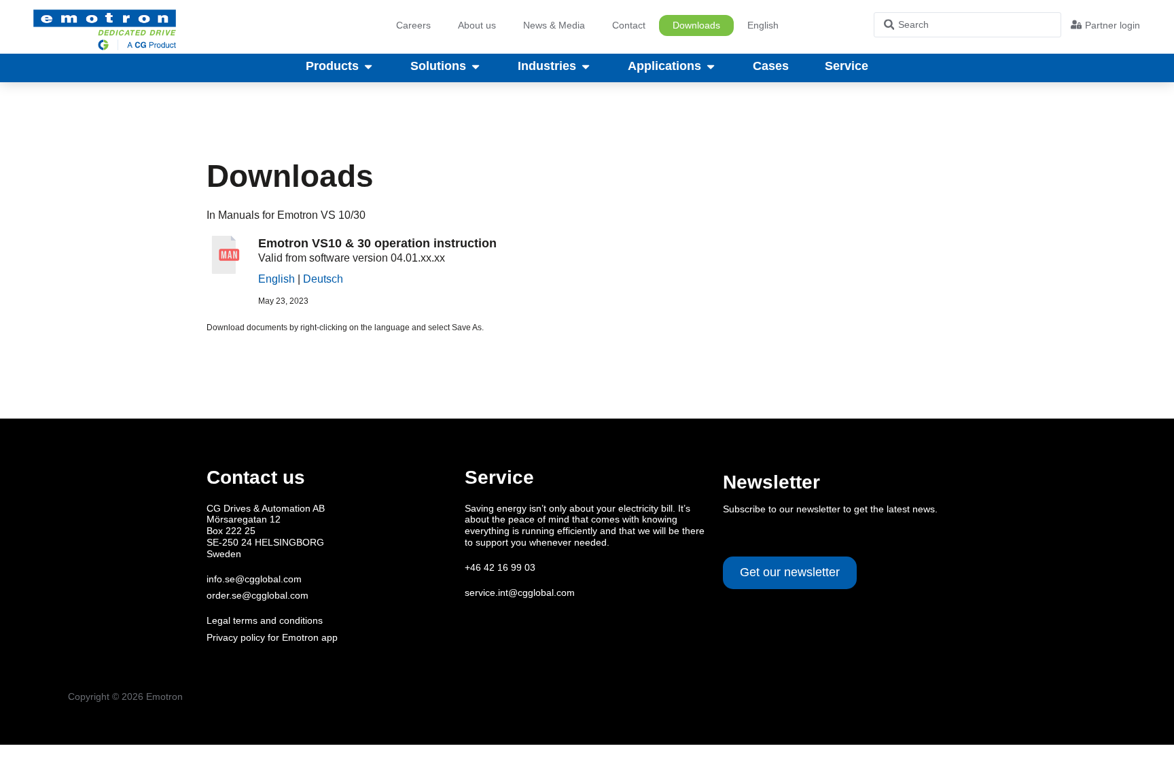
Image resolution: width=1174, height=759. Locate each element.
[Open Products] (368, 66)
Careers (413, 25)
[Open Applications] (711, 66)
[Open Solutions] (475, 66)
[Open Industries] (586, 66)
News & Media (554, 25)
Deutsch (323, 279)
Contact (628, 25)
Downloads (696, 25)
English (276, 279)
